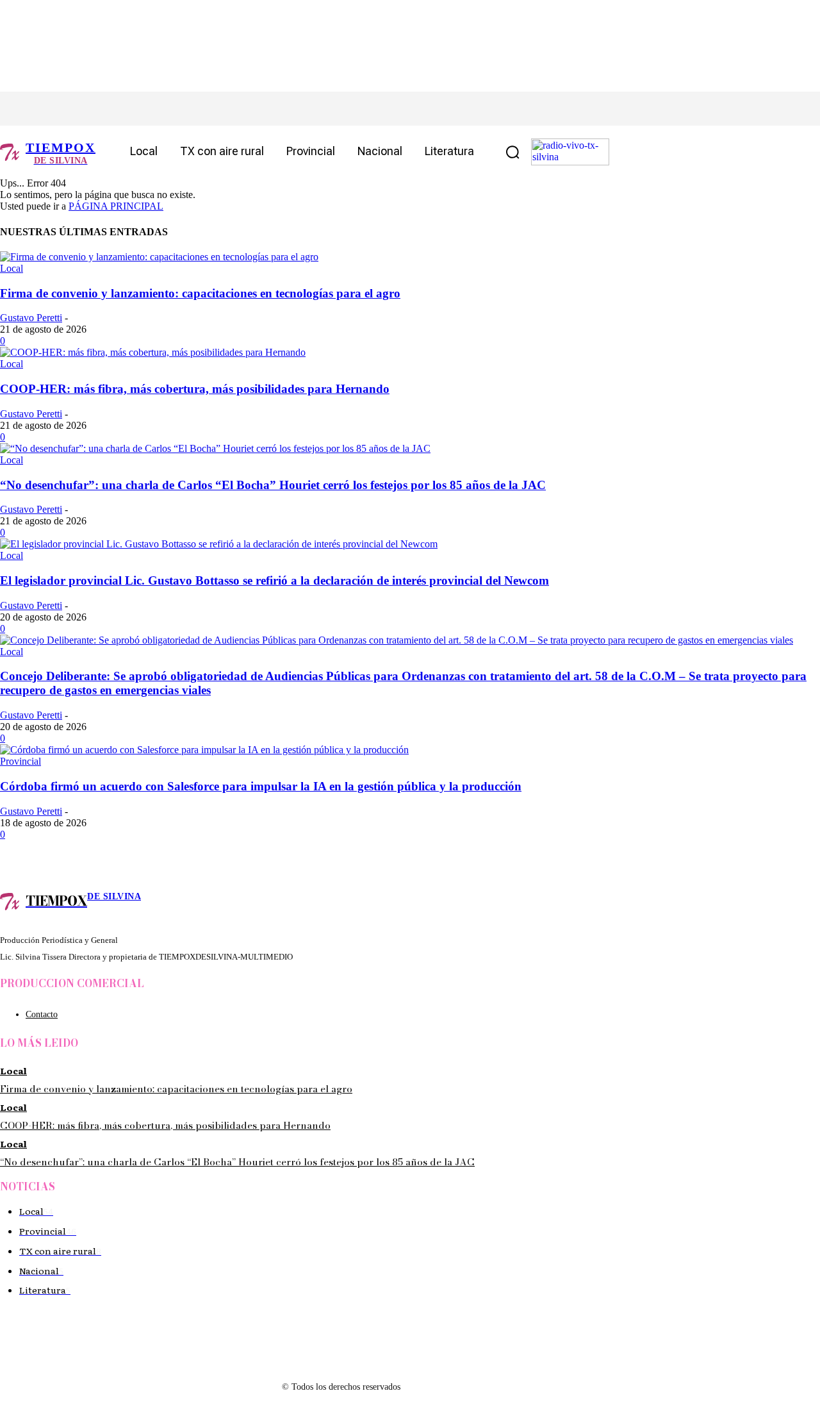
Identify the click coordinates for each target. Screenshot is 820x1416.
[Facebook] (37, 108)
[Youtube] (152, 108)
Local (11, 268)
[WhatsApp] (123, 108)
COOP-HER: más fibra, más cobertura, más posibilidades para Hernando (195, 389)
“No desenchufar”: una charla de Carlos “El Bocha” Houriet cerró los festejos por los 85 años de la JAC (273, 485)
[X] (94, 108)
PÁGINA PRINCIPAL (116, 206)
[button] (512, 152)
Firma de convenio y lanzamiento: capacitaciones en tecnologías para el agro (200, 293)
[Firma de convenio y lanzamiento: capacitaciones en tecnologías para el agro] (159, 256)
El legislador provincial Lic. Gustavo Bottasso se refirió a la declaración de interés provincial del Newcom (274, 580)
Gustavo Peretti (31, 317)
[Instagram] (65, 108)
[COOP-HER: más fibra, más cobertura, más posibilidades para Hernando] (153, 352)
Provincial (20, 761)
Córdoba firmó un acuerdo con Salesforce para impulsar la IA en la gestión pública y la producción (260, 786)
